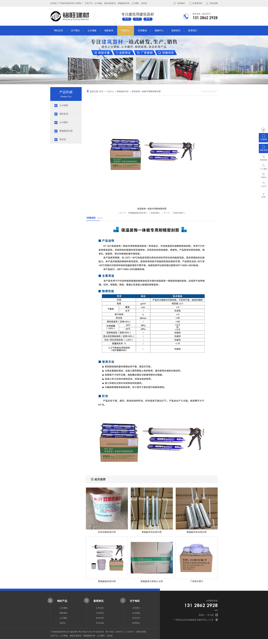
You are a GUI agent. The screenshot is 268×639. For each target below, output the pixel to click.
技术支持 (100, 618)
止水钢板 (92, 30)
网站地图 (214, 3)
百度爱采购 (197, 3)
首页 (101, 91)
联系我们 (192, 30)
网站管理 (141, 632)
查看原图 (155, 213)
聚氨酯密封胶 (66, 131)
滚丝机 (62, 139)
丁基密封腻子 (174, 213)
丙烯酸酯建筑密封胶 (133, 213)
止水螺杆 (63, 122)
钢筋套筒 (108, 30)
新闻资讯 (175, 30)
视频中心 (159, 30)
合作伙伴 (136, 618)
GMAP (130, 632)
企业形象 (136, 613)
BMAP (119, 632)
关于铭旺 (135, 600)
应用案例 (142, 30)
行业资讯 (100, 613)
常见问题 (100, 623)
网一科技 (110, 632)
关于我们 (75, 30)
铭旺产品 (62, 600)
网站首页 (58, 30)
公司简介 (136, 608)
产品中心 (125, 30)
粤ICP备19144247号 (87, 632)
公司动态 (100, 608)
